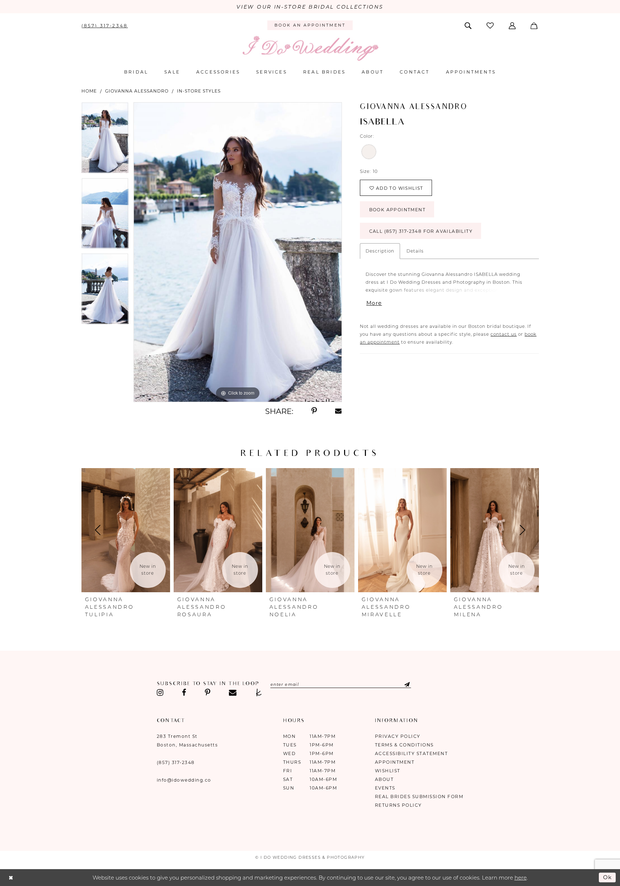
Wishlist (387, 770)
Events (385, 788)
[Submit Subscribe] (401, 684)
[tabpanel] (104, 140)
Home (89, 91)
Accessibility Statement (411, 753)
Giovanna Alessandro (137, 91)
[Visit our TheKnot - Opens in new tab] (259, 692)
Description (380, 251)
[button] (513, 25)
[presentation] (125, 530)
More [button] (374, 303)
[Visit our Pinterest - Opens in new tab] (208, 692)
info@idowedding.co (184, 780)
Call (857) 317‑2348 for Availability (421, 231)
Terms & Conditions (404, 745)
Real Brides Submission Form (419, 796)
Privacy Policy (398, 736)
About (384, 779)
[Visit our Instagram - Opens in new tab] (160, 692)
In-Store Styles (199, 91)
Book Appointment (397, 209)
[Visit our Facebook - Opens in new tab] (184, 692)
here (521, 877)
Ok (607, 877)
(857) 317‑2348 (176, 762)
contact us (503, 334)
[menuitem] (104, 25)
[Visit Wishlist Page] (490, 25)
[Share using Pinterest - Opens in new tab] (314, 411)
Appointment (395, 762)
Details (415, 251)
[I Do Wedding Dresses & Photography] (310, 48)
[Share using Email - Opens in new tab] (338, 411)
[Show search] (468, 25)
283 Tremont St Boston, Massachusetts (187, 741)
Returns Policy (398, 805)
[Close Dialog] (10, 877)
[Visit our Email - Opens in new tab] (233, 692)
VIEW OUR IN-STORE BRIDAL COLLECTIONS (309, 7)
